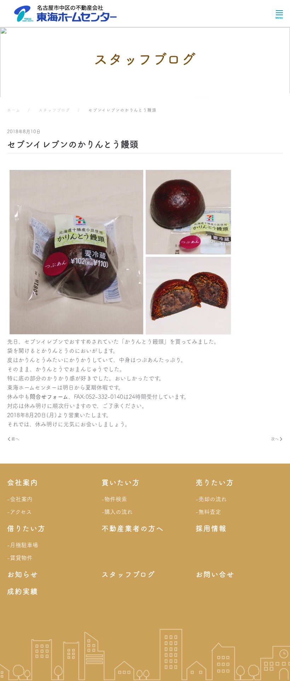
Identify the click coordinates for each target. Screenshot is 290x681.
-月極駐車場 (22, 545)
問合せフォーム (49, 396)
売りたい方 (215, 482)
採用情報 (211, 528)
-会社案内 (20, 499)
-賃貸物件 (20, 558)
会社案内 (22, 482)
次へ (275, 439)
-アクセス (19, 512)
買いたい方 (121, 482)
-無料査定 (208, 512)
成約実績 (22, 591)
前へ (15, 439)
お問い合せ (215, 574)
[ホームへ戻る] (65, 13)
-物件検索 (114, 499)
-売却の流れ (211, 499)
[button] (279, 13)
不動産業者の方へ (133, 528)
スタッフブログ (128, 574)
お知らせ (22, 574)
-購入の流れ (117, 512)
